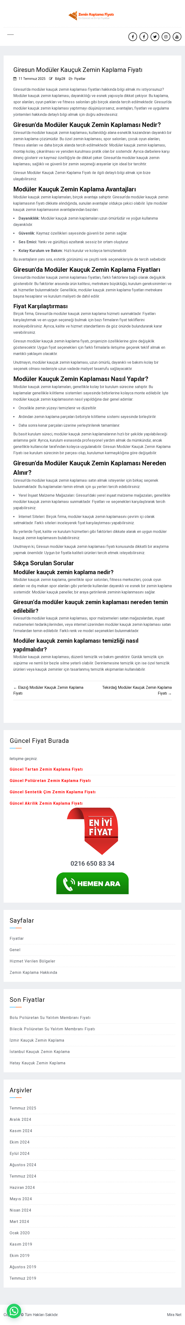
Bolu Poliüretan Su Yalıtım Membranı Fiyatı (50, 1017)
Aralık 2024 (20, 1119)
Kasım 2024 (21, 1131)
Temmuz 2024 (23, 1176)
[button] (14, 1311)
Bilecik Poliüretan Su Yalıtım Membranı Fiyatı (52, 1029)
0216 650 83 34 (93, 863)
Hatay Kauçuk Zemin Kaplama (38, 1063)
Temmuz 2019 (23, 1278)
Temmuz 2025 (23, 1108)
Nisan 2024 (20, 1210)
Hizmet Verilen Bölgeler (32, 961)
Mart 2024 (19, 1221)
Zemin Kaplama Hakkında (33, 972)
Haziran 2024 (22, 1187)
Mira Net (174, 1314)
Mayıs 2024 (21, 1199)
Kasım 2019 (21, 1244)
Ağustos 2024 (23, 1165)
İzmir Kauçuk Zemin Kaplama (37, 1040)
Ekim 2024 (20, 1142)
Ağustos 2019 (23, 1267)
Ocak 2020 (20, 1233)
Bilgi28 (60, 79)
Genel (15, 950)
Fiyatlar (80, 79)
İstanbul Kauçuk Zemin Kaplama (40, 1051)
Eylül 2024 (20, 1153)
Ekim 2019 (20, 1255)
